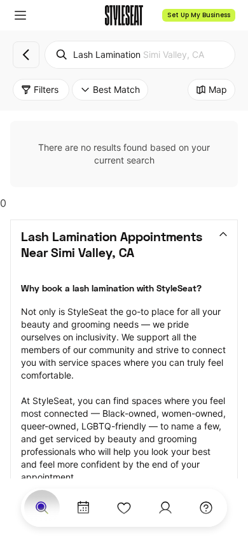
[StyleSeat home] (124, 15)
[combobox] (140, 54)
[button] (20, 15)
